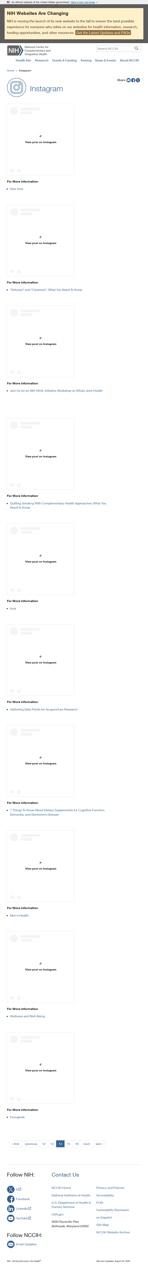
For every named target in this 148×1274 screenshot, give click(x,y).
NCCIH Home (61, 1187)
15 (68, 1144)
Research (41, 60)
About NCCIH (129, 60)
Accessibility (105, 1195)
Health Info (23, 60)
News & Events (105, 60)
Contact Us (65, 1174)
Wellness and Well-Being (28, 1016)
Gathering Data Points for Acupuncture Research (44, 709)
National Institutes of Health (71, 1195)
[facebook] (133, 80)
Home (10, 70)
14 (60, 1144)
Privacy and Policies (110, 1187)
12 (43, 1144)
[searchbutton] (136, 48)
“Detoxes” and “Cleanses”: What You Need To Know (46, 289)
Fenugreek (17, 1117)
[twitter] (138, 80)
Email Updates (26, 1244)
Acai (13, 608)
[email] (128, 80)
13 (52, 1144)
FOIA (99, 1202)
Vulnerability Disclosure (112, 1210)
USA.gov (58, 1214)
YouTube (22, 1218)
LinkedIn (22, 1208)
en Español (104, 1217)
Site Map (102, 1224)
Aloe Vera (16, 188)
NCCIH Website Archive (113, 1232)
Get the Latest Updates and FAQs (103, 32)
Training (85, 60)
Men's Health (19, 915)
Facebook (23, 1199)
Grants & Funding (64, 60)
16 (77, 1144)
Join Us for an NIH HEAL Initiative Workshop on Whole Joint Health (56, 390)
